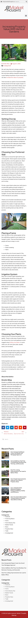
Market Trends (9, 525)
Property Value (9, 529)
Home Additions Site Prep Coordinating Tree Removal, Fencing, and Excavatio (18, 462)
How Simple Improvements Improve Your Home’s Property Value (18, 480)
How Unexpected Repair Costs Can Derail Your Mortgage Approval (17, 453)
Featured (7, 517)
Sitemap (14, 615)
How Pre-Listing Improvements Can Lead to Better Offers (18, 471)
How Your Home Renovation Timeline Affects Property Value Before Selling (18, 498)
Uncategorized (7, 66)
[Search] (26, 1)
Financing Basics (9, 519)
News (6, 527)
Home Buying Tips (10, 523)
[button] (26, 15)
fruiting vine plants (15, 342)
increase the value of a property (14, 77)
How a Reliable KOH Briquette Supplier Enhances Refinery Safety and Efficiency (18, 490)
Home (6, 521)
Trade (6, 531)
